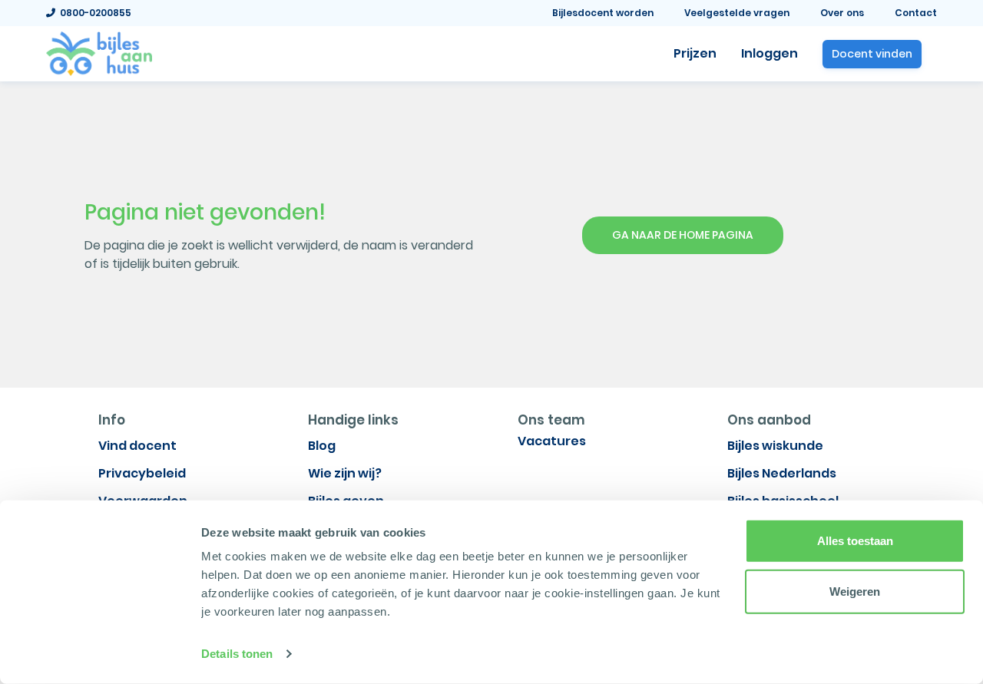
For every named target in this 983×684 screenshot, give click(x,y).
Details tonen (237, 653)
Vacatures (552, 441)
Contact (916, 12)
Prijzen (695, 53)
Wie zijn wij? (345, 473)
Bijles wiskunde (775, 445)
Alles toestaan (855, 540)
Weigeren (854, 590)
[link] (99, 52)
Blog (322, 445)
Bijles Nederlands (781, 473)
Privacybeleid (142, 473)
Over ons (842, 12)
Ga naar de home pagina (682, 235)
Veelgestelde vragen (736, 12)
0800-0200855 (93, 12)
